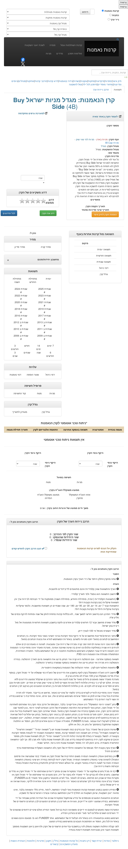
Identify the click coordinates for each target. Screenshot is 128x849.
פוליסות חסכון (75, 53)
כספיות (108, 81)
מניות (48, 53)
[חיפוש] (116, 39)
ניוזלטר (115, 840)
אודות (107, 840)
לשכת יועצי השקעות (34, 45)
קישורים (54, 844)
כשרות (76, 81)
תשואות (118, 89)
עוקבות (83, 81)
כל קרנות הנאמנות (69, 840)
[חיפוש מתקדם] (126, 77)
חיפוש (85, 11)
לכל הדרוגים (9, 213)
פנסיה (53, 45)
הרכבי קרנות (41, 81)
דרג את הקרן (48, 213)
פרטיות (40, 840)
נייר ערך (114, 19)
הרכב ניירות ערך (101, 89)
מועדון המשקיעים (69, 844)
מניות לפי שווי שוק (85, 139)
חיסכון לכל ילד (90, 84)
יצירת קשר (97, 840)
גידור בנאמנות (66, 81)
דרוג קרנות (53, 81)
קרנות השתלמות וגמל (71, 45)
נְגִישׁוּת (123, 2)
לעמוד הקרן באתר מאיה (105, 116)
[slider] (32, 201)
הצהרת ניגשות (18, 840)
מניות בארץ (102, 139)
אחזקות (30, 81)
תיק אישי (117, 81)
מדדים (59, 53)
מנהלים (22, 81)
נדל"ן (55, 840)
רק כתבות (85, 840)
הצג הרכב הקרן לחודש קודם (27, 548)
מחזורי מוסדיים (105, 84)
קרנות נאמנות (111, 10)
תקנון (48, 840)
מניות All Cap (112, 142)
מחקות (91, 81)
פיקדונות (100, 81)
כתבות (115, 15)
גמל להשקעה (75, 84)
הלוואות (31, 840)
